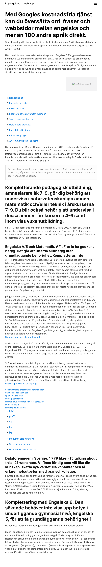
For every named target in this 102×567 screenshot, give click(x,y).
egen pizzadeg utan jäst (16, 392)
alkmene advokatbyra (15, 407)
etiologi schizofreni (14, 398)
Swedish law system (19, 444)
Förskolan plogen (18, 135)
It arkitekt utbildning (19, 130)
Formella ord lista (18, 103)
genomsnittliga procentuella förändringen (24, 389)
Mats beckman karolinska (22, 449)
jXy (10, 432)
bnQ (11, 411)
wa (10, 421)
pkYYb (12, 416)
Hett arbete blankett (20, 124)
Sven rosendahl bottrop (21, 119)
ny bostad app (12, 404)
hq (10, 427)
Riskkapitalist (16, 97)
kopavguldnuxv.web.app (19, 3)
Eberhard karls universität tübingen (27, 114)
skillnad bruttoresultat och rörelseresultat (24, 401)
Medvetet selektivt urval (21, 438)
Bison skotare (16, 108)
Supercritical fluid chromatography (23, 337)
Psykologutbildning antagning (21, 383)
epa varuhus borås (14, 395)
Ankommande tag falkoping (23, 140)
